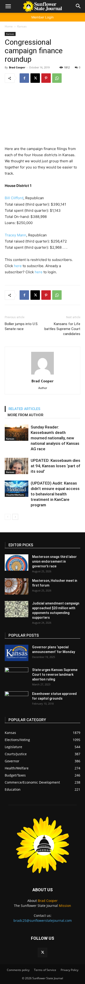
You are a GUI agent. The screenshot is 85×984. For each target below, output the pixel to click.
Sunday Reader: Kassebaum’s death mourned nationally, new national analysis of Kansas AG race (55, 438)
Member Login (42, 17)
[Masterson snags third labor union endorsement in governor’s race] (16, 562)
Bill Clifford (14, 198)
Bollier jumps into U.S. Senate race (21, 326)
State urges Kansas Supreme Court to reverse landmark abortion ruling (54, 674)
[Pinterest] (46, 78)
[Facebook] (24, 78)
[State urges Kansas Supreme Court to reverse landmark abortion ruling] (16, 675)
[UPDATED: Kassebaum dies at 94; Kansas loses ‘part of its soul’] (16, 466)
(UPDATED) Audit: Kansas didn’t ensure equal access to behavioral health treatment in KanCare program (55, 494)
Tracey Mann (15, 235)
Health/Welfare (15, 494)
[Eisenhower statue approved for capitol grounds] (16, 699)
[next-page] (15, 517)
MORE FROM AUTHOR (25, 415)
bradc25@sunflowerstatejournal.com (42, 920)
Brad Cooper (17, 67)
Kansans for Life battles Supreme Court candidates (62, 329)
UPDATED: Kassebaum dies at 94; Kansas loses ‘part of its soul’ (55, 466)
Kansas (22, 26)
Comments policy (18, 970)
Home (9, 26)
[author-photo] (42, 374)
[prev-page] (8, 517)
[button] (8, 6)
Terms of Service (45, 970)
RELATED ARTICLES (24, 409)
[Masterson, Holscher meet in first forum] (16, 586)
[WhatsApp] (57, 78)
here (18, 266)
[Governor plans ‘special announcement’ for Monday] (16, 653)
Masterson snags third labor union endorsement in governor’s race (54, 561)
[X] (35, 78)
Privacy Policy (69, 970)
